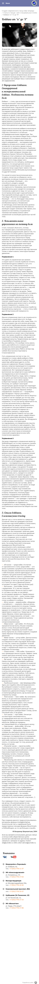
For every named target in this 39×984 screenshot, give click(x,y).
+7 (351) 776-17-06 (16, 908)
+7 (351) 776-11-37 (16, 869)
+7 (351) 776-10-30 (16, 885)
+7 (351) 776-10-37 (16, 891)
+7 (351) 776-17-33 (16, 900)
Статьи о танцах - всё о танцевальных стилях (20, 13)
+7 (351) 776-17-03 (16, 877)
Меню (8, 3)
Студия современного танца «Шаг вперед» (18, 11)
